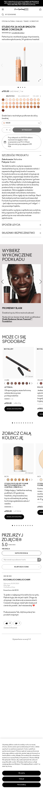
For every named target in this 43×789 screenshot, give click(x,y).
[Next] (31, 383)
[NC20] (38, 99)
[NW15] (10, 99)
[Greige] (23, 383)
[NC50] (24, 107)
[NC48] (17, 107)
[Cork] (8, 383)
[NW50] (35, 107)
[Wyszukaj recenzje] (39, 560)
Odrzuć (21, 779)
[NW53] (38, 107)
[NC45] (6, 107)
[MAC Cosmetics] (22, 9)
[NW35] (27, 103)
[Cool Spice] (15, 383)
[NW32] (13, 103)
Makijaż (19, 21)
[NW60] (3, 110)
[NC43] (24, 103)
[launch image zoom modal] (39, 80)
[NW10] (6, 99)
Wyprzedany (27, 130)
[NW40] (13, 107)
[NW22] (27, 99)
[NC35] (20, 103)
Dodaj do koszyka (14, 409)
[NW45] (10, 107)
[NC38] (31, 103)
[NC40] (35, 103)
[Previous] (5, 383)
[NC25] (3, 103)
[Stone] (11, 383)
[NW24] (35, 99)
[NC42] (38, 103)
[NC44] (3, 107)
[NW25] (6, 103)
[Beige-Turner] (19, 383)
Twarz (26, 21)
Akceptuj (21, 773)
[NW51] (27, 107)
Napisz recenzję (21, 553)
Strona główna (8, 21)
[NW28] (31, 99)
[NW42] (20, 107)
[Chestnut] (26, 383)
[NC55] (31, 107)
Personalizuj (21, 784)
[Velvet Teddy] (41, 383)
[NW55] (3, 99)
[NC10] (13, 99)
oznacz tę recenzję (10, 627)
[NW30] (10, 103)
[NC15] (20, 99)
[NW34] (17, 103)
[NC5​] (41, 479)
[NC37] (23, 479)
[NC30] (17, 99)
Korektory (34, 21)
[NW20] (24, 99)
